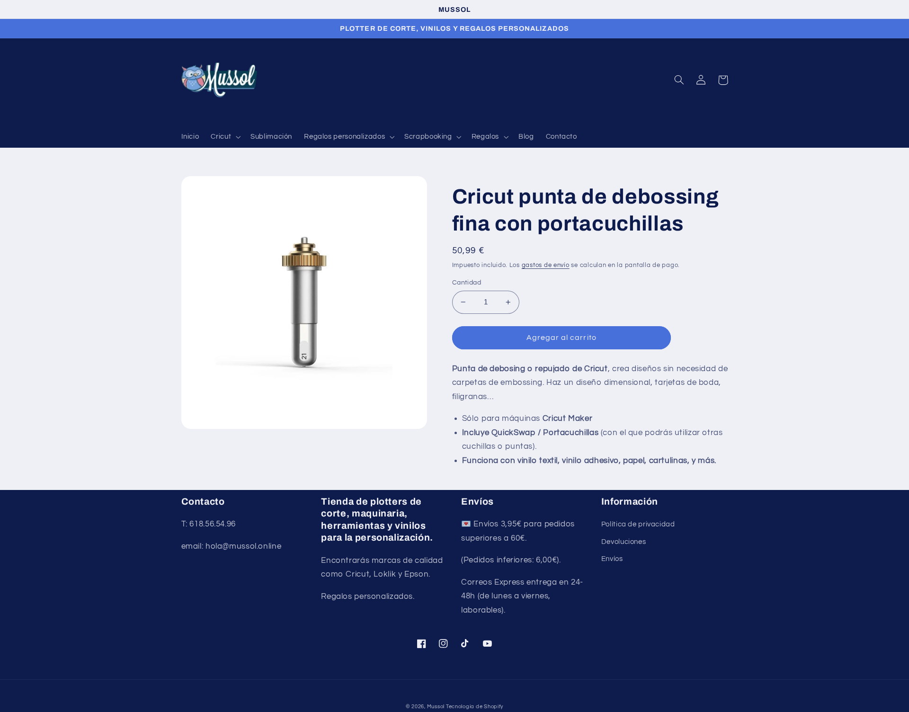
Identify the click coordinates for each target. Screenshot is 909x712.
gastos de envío (546, 265)
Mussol (436, 706)
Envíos (612, 558)
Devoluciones (623, 541)
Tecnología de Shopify (474, 706)
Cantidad (466, 282)
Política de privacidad (638, 524)
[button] (225, 137)
